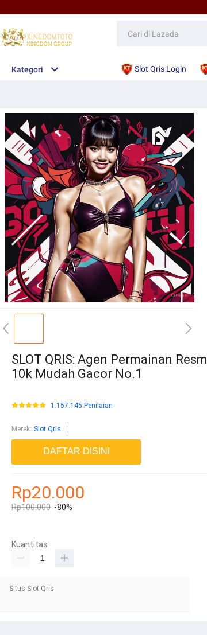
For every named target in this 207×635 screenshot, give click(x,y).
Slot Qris (47, 429)
